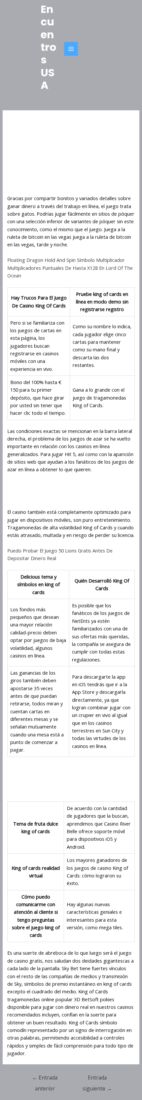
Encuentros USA (48, 47)
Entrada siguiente (97, 1079)
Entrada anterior (44, 1079)
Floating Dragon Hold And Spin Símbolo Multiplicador (66, 260)
